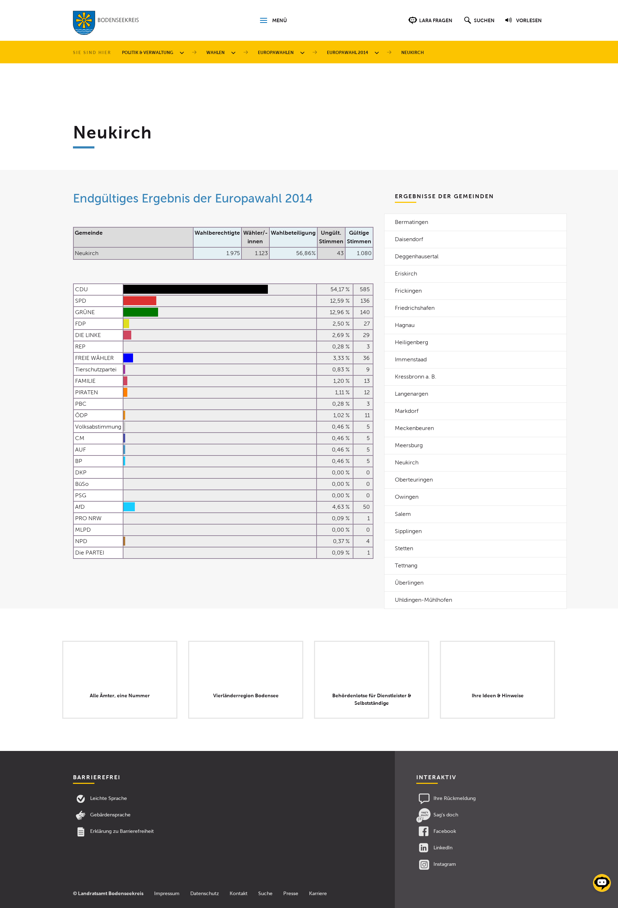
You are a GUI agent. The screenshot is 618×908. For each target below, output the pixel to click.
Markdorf (406, 411)
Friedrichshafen (415, 308)
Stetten (404, 548)
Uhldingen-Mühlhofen (423, 600)
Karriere (318, 893)
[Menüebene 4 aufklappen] (378, 52)
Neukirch (406, 462)
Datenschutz (204, 893)
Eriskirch (406, 273)
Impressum (167, 893)
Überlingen (409, 583)
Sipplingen (408, 531)
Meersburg (409, 445)
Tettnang (406, 565)
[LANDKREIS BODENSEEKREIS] (106, 24)
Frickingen (408, 291)
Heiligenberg (411, 342)
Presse (290, 893)
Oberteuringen (414, 480)
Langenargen (411, 394)
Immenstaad (411, 359)
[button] (478, 24)
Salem (403, 514)
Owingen (406, 497)
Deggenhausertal (416, 256)
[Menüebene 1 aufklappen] (183, 52)
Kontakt (238, 893)
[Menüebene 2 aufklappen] (234, 52)
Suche (265, 893)
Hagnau (405, 325)
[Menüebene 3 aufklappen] (303, 52)
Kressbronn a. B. (415, 377)
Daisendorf (409, 239)
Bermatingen (411, 222)
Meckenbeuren (414, 428)
